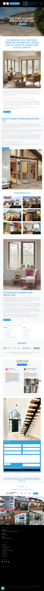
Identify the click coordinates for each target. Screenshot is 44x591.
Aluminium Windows (5, 547)
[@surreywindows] (7, 493)
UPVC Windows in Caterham (22, 585)
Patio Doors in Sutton (29, 586)
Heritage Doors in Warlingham (14, 587)
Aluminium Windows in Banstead (9, 585)
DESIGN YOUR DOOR (14, 3)
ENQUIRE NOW (22, 24)
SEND (22, 469)
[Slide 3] (24, 34)
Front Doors (4, 544)
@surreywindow (30, 489)
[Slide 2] (22, 34)
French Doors (4, 551)
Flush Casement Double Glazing (7, 550)
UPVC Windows (5, 556)
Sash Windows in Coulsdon (35, 585)
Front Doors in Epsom (7, 586)
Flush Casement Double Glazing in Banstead (29, 587)
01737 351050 (4, 534)
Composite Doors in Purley (18, 586)
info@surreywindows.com (7, 538)
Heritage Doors (4, 553)
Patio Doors (4, 554)
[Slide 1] (20, 34)
